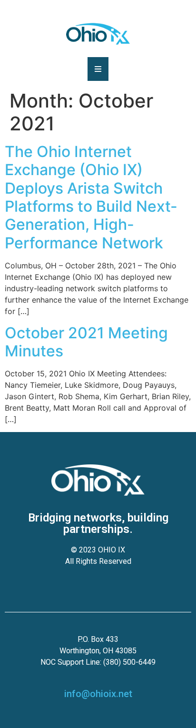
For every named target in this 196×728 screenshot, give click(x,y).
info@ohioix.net (98, 693)
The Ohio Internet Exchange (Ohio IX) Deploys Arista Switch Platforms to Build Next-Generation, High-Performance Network (91, 197)
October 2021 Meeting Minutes (86, 342)
